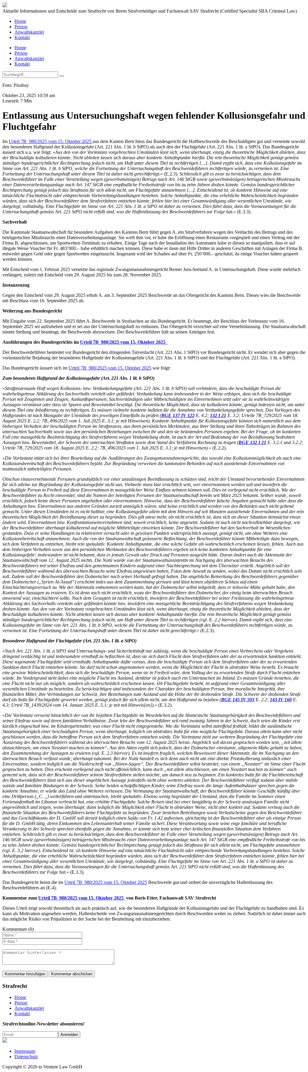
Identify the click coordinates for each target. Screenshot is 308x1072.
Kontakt (22, 37)
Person (20, 26)
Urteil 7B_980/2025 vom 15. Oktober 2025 (51, 141)
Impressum (24, 1051)
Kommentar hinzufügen (25, 974)
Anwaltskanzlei (29, 32)
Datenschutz (26, 1056)
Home (20, 21)
